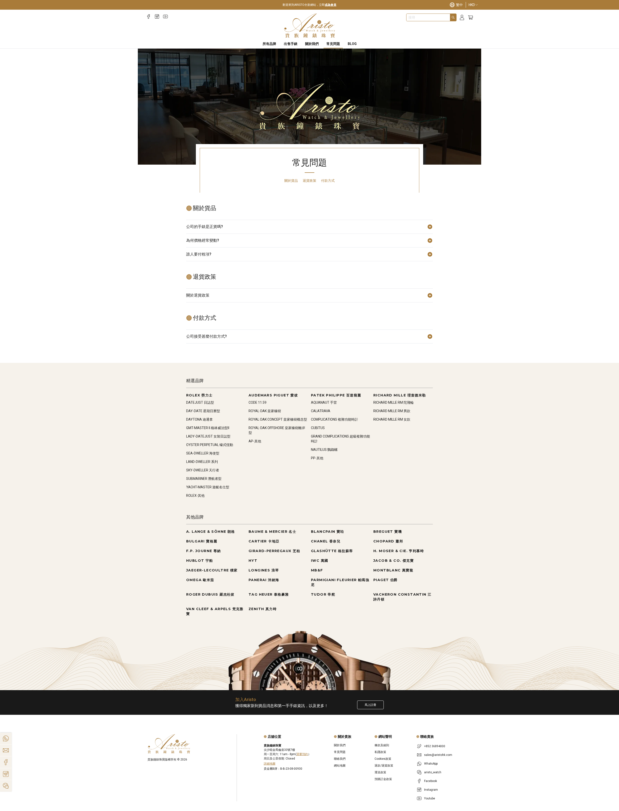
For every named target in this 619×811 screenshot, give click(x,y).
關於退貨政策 (197, 295)
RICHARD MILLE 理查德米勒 (399, 395)
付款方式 (328, 181)
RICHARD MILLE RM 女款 (391, 419)
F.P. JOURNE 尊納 (203, 551)
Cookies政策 (383, 758)
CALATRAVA (320, 411)
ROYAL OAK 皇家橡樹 (265, 411)
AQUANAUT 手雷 (324, 402)
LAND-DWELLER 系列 (202, 462)
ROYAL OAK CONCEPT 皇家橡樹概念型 (278, 419)
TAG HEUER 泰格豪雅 (269, 594)
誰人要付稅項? (198, 254)
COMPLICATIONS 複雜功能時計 (334, 419)
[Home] (309, 26)
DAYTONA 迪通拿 (199, 419)
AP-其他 (255, 441)
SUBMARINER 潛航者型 (203, 479)
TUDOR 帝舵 (323, 594)
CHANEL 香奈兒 (325, 541)
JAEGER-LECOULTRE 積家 (212, 570)
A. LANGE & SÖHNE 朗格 (210, 531)
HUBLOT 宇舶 (199, 560)
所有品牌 (269, 44)
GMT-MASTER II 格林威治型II (207, 428)
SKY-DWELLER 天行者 (202, 470)
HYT (253, 560)
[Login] (462, 18)
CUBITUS (318, 428)
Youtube (429, 798)
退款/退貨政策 (384, 765)
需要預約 (302, 754)
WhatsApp (431, 763)
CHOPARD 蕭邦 (388, 541)
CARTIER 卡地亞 (264, 541)
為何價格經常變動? (202, 240)
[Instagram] (157, 17)
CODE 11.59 (257, 402)
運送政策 (380, 772)
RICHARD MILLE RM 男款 (391, 411)
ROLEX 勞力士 (199, 395)
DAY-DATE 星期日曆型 (203, 411)
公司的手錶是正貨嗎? (204, 226)
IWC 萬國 (319, 560)
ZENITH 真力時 (263, 609)
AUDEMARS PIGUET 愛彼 (273, 395)
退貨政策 (309, 181)
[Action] (6, 786)
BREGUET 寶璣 (387, 531)
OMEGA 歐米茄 (200, 580)
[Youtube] (165, 17)
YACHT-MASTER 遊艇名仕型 (207, 487)
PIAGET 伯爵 (385, 580)
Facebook (430, 781)
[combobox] (428, 17)
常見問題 (333, 44)
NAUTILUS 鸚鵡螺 (324, 450)
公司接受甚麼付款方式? (206, 336)
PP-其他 (317, 458)
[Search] (453, 17)
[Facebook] (149, 17)
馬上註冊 (370, 705)
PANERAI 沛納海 (264, 580)
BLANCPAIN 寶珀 (327, 531)
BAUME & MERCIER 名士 (272, 531)
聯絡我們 (340, 758)
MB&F (317, 570)
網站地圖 (340, 765)
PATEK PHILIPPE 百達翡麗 (336, 395)
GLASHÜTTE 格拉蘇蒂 (332, 551)
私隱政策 (380, 752)
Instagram (431, 789)
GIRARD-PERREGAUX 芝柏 (274, 551)
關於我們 (312, 44)
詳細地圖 (269, 763)
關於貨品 (291, 181)
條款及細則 (382, 745)
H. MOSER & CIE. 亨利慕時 (398, 551)
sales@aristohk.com (438, 755)
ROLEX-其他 (195, 495)
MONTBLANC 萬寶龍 (393, 570)
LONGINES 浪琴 (264, 570)
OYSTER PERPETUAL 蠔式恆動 (209, 445)
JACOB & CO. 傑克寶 (393, 560)
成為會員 (330, 5)
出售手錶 (290, 44)
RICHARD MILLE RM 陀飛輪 (393, 402)
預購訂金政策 (383, 779)
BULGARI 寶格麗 (201, 541)
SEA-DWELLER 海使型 (202, 453)
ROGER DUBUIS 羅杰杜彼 (210, 594)
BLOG (352, 44)
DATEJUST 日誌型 (200, 402)
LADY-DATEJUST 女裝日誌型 (208, 436)
